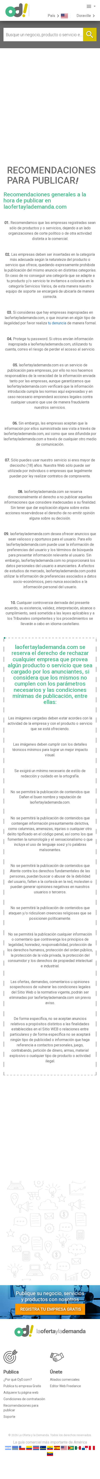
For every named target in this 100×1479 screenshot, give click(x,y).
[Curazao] (43, 1448)
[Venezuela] (50, 1454)
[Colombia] (29, 1448)
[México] (78, 1448)
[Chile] (22, 1448)
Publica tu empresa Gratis (22, 1386)
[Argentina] (8, 1448)
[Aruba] (15, 1448)
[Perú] (92, 1448)
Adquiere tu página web (20, 1392)
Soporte (9, 1416)
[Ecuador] (50, 1448)
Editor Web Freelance (65, 1386)
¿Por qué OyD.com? (17, 1379)
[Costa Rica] (36, 1448)
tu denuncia (57, 323)
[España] (57, 1448)
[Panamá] (85, 1448)
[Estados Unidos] (64, 1448)
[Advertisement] (50, 100)
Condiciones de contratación (24, 1399)
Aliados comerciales (65, 1379)
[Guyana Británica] (71, 1448)
